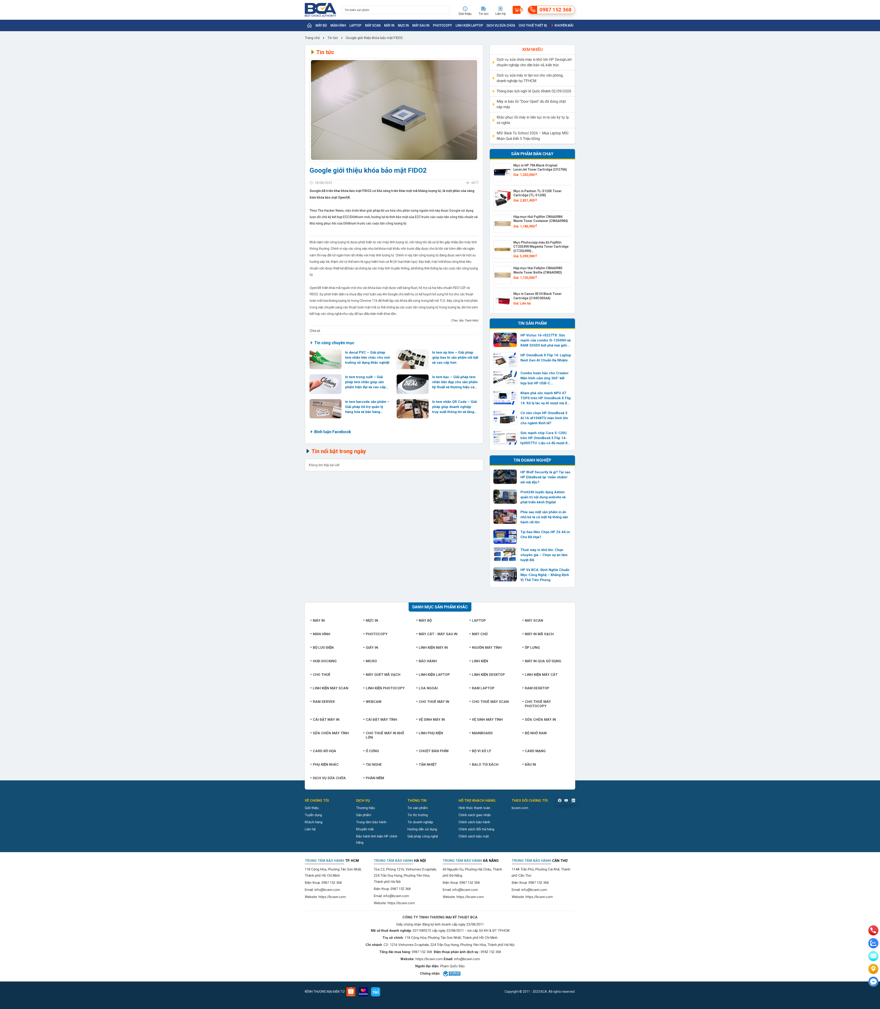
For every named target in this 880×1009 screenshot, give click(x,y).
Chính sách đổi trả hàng (476, 829)
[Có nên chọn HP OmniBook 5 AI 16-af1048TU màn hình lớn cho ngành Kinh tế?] (505, 417)
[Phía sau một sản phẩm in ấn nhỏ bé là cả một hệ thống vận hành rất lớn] (505, 517)
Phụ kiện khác (326, 764)
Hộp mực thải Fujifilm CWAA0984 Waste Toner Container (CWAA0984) (540, 219)
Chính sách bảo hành (474, 822)
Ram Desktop (537, 688)
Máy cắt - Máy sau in (438, 634)
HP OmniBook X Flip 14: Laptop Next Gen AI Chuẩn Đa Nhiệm (545, 357)
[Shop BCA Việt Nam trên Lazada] (363, 991)
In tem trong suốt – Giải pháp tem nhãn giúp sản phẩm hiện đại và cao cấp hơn (365, 382)
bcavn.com (520, 808)
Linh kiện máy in (433, 648)
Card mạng (535, 751)
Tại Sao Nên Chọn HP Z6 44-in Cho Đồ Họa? (545, 534)
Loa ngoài (428, 688)
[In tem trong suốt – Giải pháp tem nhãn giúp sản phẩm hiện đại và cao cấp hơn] (325, 384)
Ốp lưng (532, 648)
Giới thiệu (312, 808)
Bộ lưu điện (323, 648)
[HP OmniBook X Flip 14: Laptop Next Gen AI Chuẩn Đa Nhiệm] (505, 360)
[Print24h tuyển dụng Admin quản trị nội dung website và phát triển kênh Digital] (505, 497)
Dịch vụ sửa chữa (501, 25)
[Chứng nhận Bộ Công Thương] (451, 973)
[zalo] (873, 943)
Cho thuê (321, 675)
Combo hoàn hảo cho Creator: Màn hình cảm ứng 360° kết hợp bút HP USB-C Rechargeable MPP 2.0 (544, 378)
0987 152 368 (332, 883)
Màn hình (338, 25)
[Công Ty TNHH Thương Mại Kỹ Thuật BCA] (320, 10)
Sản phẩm (363, 815)
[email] (873, 956)
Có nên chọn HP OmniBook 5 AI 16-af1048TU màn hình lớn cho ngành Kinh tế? (544, 418)
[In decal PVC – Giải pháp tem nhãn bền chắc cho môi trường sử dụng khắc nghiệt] (325, 359)
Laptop (355, 25)
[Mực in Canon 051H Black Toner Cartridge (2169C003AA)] (502, 301)
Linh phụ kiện (431, 733)
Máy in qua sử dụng (543, 661)
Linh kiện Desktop (488, 675)
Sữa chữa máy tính (331, 733)
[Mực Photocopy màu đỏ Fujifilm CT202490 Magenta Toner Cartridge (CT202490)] (502, 249)
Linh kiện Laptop (469, 25)
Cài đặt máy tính (381, 720)
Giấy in (372, 648)
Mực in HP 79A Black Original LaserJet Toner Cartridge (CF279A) (540, 167)
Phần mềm (375, 778)
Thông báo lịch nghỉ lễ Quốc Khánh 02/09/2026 (534, 91)
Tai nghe (374, 764)
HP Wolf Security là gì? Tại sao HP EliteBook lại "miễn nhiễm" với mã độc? (545, 477)
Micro (371, 661)
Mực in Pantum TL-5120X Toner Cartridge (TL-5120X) (537, 193)
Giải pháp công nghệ (422, 836)
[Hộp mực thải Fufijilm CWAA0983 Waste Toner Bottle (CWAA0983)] (502, 275)
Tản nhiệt (428, 764)
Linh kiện (480, 661)
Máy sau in (420, 25)
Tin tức (332, 38)
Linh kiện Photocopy (385, 688)
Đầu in (530, 764)
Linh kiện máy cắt (541, 675)
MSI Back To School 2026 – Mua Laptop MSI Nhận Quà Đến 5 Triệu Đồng (533, 136)
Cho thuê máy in (434, 702)
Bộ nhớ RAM (536, 733)
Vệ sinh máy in (432, 720)
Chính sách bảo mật (474, 836)
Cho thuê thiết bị (533, 25)
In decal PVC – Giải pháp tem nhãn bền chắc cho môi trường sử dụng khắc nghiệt (367, 357)
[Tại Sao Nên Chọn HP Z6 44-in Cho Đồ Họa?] (505, 536)
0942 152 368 (491, 952)
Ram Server (324, 702)
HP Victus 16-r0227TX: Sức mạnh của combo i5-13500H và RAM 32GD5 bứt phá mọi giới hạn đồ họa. (545, 340)
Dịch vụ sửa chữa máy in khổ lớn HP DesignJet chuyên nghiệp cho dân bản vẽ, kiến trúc (534, 62)
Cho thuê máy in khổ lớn (385, 735)
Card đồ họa (324, 751)
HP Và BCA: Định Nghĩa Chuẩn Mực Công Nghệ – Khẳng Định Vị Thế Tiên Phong (544, 575)
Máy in (389, 25)
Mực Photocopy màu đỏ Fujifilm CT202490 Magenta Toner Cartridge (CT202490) (541, 246)
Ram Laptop (483, 688)
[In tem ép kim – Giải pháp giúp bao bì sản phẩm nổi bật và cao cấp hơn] (413, 359)
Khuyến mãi (563, 25)
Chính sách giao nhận (475, 815)
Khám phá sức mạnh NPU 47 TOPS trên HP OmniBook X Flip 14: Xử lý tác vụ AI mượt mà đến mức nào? (545, 398)
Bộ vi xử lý (481, 751)
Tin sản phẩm (417, 808)
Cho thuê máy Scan (490, 702)
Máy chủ (480, 634)
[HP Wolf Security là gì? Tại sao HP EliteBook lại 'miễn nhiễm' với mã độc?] (505, 477)
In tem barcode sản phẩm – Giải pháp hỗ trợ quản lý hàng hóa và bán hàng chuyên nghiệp (367, 407)
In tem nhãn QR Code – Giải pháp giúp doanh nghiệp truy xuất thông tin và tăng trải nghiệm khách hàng (454, 407)
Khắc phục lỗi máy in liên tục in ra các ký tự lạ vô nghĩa (533, 120)
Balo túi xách (485, 764)
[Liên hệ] (873, 969)
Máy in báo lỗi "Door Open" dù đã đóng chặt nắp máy (531, 104)
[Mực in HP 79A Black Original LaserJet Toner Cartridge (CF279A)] (502, 172)
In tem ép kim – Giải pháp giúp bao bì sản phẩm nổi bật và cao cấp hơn (455, 357)
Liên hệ (310, 829)
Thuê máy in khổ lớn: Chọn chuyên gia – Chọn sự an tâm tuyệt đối (543, 555)
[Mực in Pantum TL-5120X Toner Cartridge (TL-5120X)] (502, 198)
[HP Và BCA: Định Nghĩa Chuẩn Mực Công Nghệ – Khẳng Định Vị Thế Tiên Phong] (505, 574)
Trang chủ (313, 38)
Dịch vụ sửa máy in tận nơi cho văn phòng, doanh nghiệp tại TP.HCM (530, 78)
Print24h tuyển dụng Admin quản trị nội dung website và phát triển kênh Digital (543, 497)
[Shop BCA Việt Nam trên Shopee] (351, 992)
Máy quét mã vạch (383, 675)
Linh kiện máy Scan (330, 688)
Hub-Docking (325, 661)
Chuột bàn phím (433, 751)
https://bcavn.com (332, 897)
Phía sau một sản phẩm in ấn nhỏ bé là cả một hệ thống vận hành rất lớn (544, 517)
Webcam (373, 702)
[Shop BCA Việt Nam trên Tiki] (375, 991)
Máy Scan (373, 25)
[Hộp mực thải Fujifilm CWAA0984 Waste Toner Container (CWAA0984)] (502, 224)
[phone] (873, 930)
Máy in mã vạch (539, 634)
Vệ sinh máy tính (487, 720)
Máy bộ (321, 25)
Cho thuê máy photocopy (538, 704)
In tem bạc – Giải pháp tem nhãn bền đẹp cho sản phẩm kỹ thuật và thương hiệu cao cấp (455, 382)
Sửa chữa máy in (540, 720)
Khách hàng (313, 822)
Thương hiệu (365, 808)
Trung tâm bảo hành (371, 822)
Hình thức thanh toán (474, 808)
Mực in (403, 25)
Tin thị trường (417, 815)
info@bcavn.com (327, 890)
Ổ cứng (372, 751)
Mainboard (482, 733)
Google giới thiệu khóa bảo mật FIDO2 (374, 38)
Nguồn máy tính (487, 648)
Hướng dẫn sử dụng (422, 829)
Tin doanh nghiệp (420, 822)
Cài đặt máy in (326, 720)
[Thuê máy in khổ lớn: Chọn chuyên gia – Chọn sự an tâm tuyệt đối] (505, 554)
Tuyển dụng (313, 815)
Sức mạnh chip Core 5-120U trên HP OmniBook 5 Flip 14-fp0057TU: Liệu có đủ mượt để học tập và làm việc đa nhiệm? (544, 438)
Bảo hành (428, 661)
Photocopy (442, 25)
